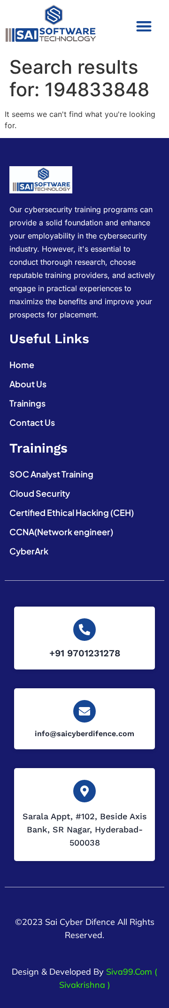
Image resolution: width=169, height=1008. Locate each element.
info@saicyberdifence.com (84, 733)
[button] (143, 26)
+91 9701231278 (84, 653)
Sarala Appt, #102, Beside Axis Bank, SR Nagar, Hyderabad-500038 (85, 829)
